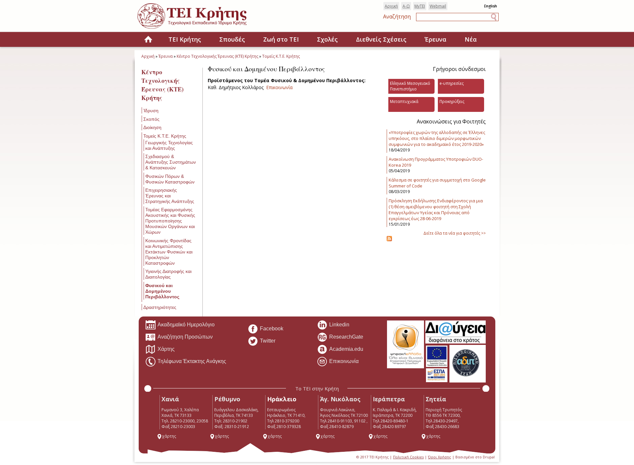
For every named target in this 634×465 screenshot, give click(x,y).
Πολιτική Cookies (408, 456)
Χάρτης (166, 349)
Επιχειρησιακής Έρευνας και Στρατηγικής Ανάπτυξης (169, 195)
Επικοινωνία (279, 87)
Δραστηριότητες (159, 307)
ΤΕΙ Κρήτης (184, 39)
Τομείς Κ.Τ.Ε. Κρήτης (281, 56)
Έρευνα (435, 39)
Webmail (438, 6)
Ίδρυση (150, 110)
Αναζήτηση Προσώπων (185, 337)
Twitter (267, 341)
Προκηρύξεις (452, 101)
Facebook (271, 328)
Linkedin (339, 324)
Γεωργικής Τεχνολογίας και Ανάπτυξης (169, 145)
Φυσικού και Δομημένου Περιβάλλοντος (162, 291)
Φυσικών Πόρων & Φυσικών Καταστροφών (169, 179)
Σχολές (327, 39)
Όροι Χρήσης (439, 456)
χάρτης (169, 436)
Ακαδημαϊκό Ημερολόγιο (186, 324)
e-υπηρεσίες (452, 83)
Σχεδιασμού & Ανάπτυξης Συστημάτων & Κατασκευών (170, 162)
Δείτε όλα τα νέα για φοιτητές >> (454, 233)
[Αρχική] (198, 29)
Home (148, 39)
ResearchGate (346, 337)
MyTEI (419, 6)
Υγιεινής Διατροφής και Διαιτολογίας (168, 274)
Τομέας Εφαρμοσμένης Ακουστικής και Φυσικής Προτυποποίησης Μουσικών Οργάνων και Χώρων (170, 221)
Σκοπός (151, 119)
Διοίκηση (152, 127)
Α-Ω (406, 6)
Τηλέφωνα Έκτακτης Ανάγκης (192, 361)
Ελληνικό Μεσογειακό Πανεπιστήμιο (410, 86)
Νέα (471, 39)
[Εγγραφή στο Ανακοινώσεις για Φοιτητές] (389, 240)
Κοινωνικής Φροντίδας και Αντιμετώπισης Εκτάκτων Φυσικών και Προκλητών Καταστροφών (169, 252)
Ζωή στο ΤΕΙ (281, 39)
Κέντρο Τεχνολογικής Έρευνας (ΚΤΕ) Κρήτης (217, 56)
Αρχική (391, 6)
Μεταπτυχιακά (404, 101)
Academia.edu (346, 349)
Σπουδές (232, 39)
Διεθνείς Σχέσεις (381, 39)
